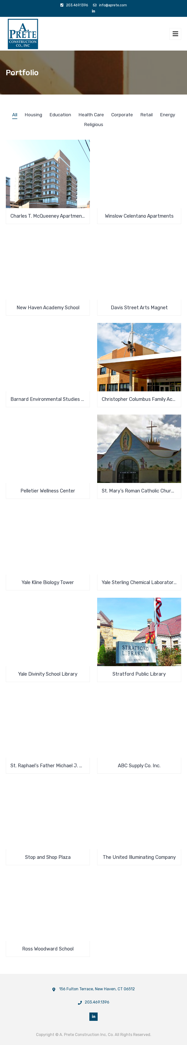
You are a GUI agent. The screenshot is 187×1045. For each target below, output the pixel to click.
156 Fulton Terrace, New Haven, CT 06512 (97, 989)
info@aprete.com (113, 5)
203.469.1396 (77, 5)
